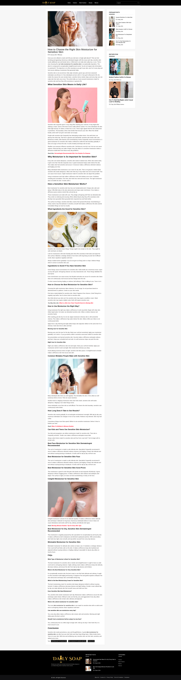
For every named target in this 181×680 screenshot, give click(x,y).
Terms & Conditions (118, 677)
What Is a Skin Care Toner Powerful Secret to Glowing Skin (76, 303)
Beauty (90, 2)
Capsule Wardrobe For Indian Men (124, 17)
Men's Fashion (82, 2)
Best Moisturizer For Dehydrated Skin (124, 35)
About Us (97, 677)
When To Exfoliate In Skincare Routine (62, 426)
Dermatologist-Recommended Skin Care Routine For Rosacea (72, 153)
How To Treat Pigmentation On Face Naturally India (123, 41)
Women (96, 2)
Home (69, 2)
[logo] (49, 3)
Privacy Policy (110, 677)
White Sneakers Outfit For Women (124, 29)
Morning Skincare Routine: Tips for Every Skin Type (66, 525)
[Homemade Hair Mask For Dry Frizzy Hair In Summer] (88, 661)
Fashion (75, 2)
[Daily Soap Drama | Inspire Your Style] (67, 658)
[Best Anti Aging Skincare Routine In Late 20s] (88, 669)
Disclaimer (126, 677)
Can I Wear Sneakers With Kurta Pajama (123, 23)
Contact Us (103, 677)
